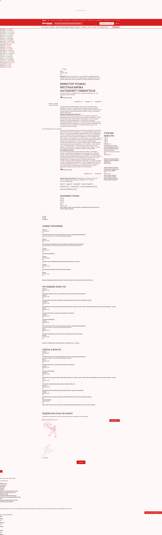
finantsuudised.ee (75, 20)
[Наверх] (1, 471)
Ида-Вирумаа (65, 27)
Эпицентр (52, 27)
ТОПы (89, 27)
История (94, 27)
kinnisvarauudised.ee (99, 20)
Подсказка (84, 27)
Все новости (45, 27)
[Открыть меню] (48, 20)
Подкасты (77, 27)
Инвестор (58, 27)
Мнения (72, 27)
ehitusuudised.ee (67, 20)
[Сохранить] (43, 232)
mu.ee (114, 20)
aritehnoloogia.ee (83, 20)
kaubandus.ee (90, 20)
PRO (98, 27)
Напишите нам (104, 27)
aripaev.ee (53, 20)
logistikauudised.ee (107, 20)
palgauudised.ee (119, 20)
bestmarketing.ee (60, 20)
